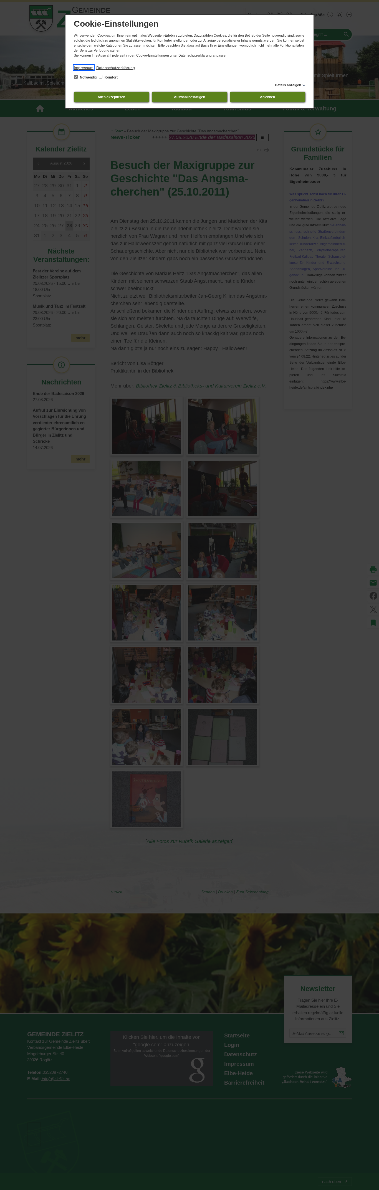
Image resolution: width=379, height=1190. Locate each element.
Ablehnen (267, 97)
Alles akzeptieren (111, 97)
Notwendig (88, 77)
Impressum (84, 67)
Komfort (111, 77)
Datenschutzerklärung (115, 67)
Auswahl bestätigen (189, 97)
